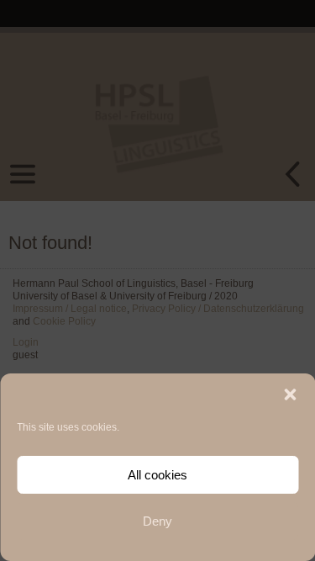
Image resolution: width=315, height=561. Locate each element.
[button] (289, 394)
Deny (157, 521)
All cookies (157, 475)
